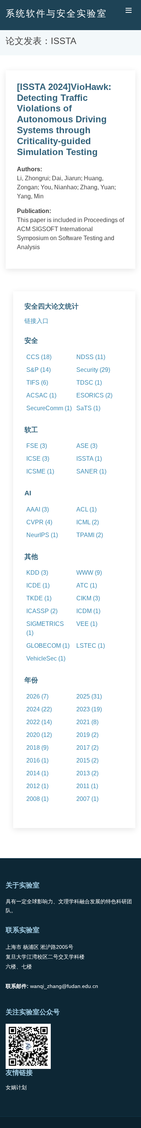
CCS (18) (39, 357)
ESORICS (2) (94, 395)
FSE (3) (36, 446)
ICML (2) (87, 522)
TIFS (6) (37, 382)
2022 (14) (39, 722)
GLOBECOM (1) (48, 645)
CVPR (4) (39, 522)
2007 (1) (87, 799)
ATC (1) (86, 585)
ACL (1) (86, 509)
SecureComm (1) (49, 408)
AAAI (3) (37, 509)
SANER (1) (91, 471)
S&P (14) (38, 370)
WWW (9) (89, 572)
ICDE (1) (38, 585)
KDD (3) (37, 572)
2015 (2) (87, 760)
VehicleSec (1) (45, 658)
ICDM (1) (88, 611)
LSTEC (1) (90, 645)
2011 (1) (87, 786)
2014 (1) (37, 773)
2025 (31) (89, 696)
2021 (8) (87, 722)
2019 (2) (87, 735)
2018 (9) (37, 747)
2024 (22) (39, 709)
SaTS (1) (88, 408)
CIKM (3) (88, 598)
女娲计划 (16, 1087)
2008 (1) (37, 799)
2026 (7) (37, 696)
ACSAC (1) (41, 395)
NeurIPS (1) (42, 535)
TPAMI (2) (89, 535)
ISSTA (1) (89, 458)
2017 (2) (87, 747)
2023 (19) (89, 709)
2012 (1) (37, 786)
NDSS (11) (90, 357)
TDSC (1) (89, 382)
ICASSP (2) (42, 611)
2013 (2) (87, 773)
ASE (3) (86, 446)
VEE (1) (86, 624)
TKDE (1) (39, 598)
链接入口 (36, 321)
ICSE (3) (37, 458)
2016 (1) (37, 760)
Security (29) (93, 370)
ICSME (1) (40, 471)
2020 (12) (39, 735)
